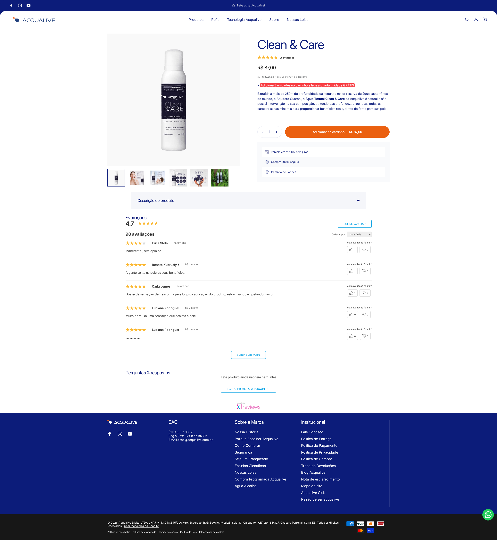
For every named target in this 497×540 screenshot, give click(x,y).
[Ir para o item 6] (219, 178)
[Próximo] (229, 109)
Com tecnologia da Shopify (141, 526)
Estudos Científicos (250, 466)
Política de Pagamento (319, 445)
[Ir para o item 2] (137, 178)
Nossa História (246, 432)
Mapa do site (311, 486)
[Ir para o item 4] (178, 178)
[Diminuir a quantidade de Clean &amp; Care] (262, 132)
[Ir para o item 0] (116, 178)
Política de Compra (316, 459)
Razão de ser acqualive (320, 499)
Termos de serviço (168, 532)
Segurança (243, 452)
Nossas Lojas (245, 472)
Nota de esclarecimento (320, 479)
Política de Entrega (316, 439)
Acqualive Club (313, 493)
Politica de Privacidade (319, 452)
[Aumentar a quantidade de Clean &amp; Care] (277, 132)
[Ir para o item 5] (199, 178)
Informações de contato (211, 532)
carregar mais (248, 355)
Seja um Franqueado (251, 459)
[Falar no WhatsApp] (488, 514)
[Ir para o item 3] (157, 178)
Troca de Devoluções (318, 466)
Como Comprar (247, 445)
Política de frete (188, 532)
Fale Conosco (312, 432)
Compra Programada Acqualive (260, 479)
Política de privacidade (144, 532)
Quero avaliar (355, 224)
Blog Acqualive (313, 472)
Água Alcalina (246, 486)
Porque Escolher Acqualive (256, 439)
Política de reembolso (118, 532)
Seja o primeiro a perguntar (248, 388)
